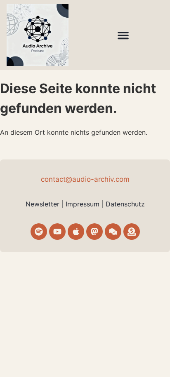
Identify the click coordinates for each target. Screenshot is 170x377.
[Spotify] (39, 231)
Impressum (84, 204)
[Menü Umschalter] (123, 35)
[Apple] (76, 231)
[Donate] (131, 231)
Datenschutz (125, 204)
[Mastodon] (94, 231)
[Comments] (113, 231)
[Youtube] (57, 231)
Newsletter (42, 204)
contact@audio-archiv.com (85, 179)
